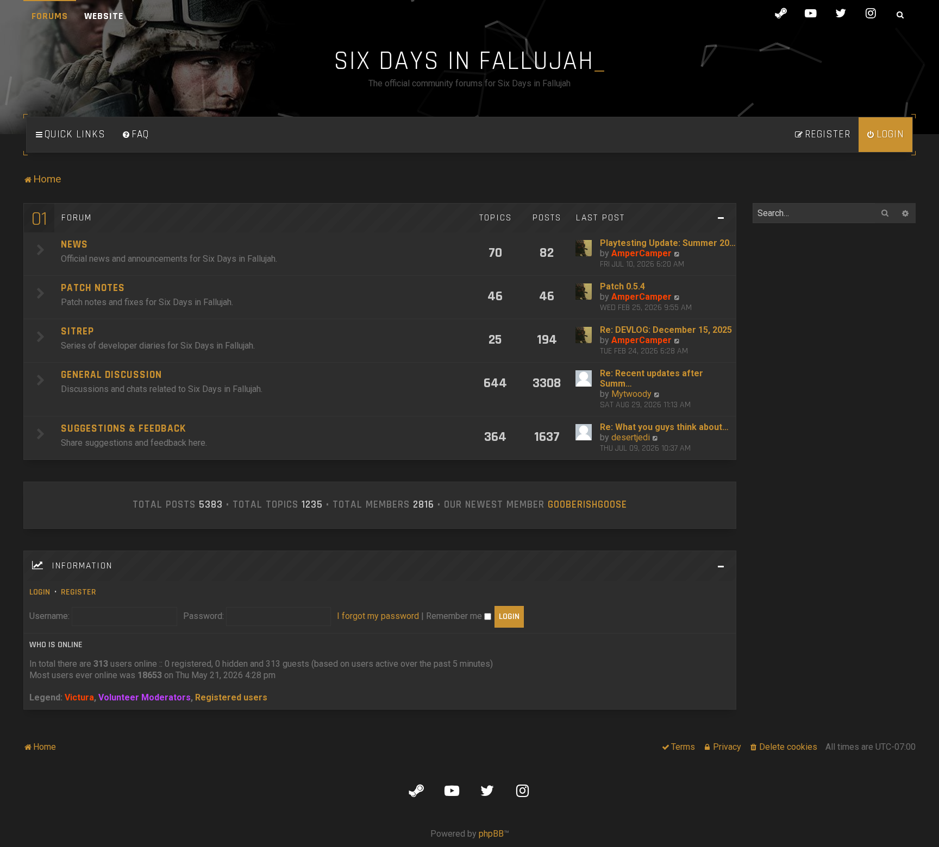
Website (103, 16)
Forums (50, 16)
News (74, 244)
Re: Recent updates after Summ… (651, 378)
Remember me (455, 616)
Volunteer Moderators (144, 697)
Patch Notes (93, 288)
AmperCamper (641, 253)
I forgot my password (378, 616)
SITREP (77, 331)
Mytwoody (631, 394)
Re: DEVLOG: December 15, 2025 (666, 330)
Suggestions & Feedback (123, 428)
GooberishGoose (587, 504)
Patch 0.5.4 (622, 286)
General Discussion (111, 375)
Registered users (231, 697)
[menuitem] (135, 134)
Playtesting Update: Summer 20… (668, 243)
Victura (79, 697)
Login (39, 592)
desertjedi (630, 437)
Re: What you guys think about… (664, 427)
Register (78, 592)
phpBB (491, 834)
